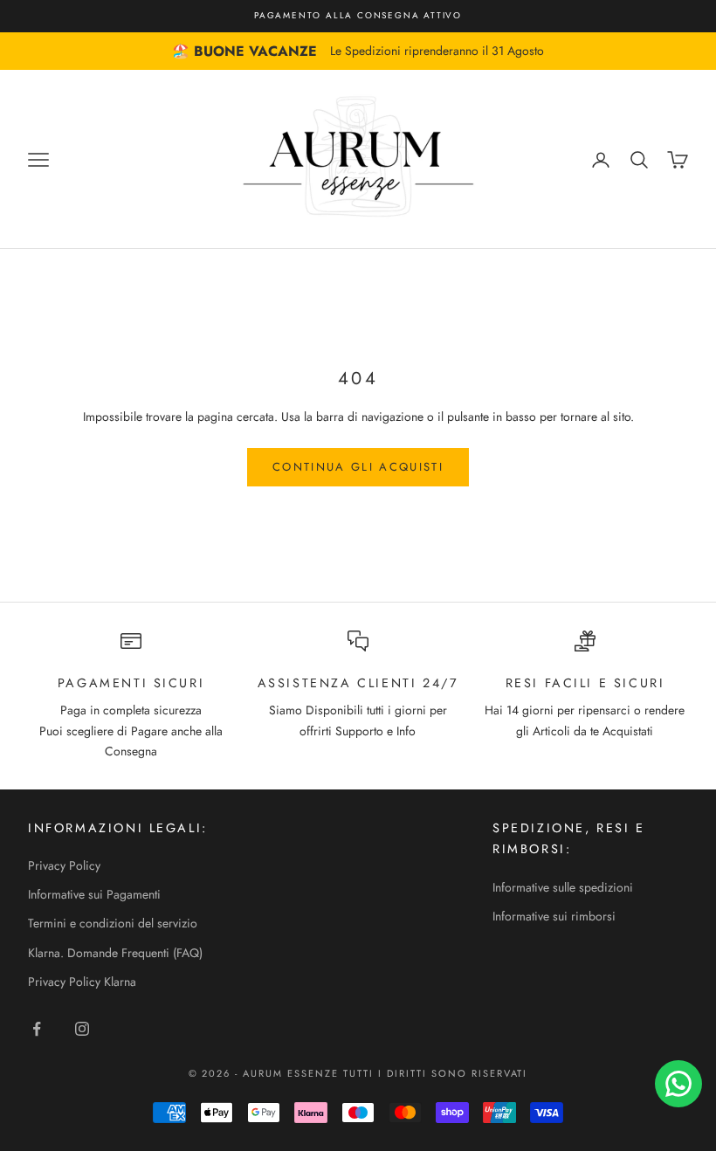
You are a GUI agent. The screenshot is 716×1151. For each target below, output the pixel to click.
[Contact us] (678, 1083)
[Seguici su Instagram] (82, 1028)
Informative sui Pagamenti (94, 894)
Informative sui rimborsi (554, 916)
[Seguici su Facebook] (36, 1028)
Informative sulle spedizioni (562, 887)
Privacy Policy (64, 865)
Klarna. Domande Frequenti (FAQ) (115, 952)
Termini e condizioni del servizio (112, 923)
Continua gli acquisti (358, 466)
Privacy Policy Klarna (82, 981)
